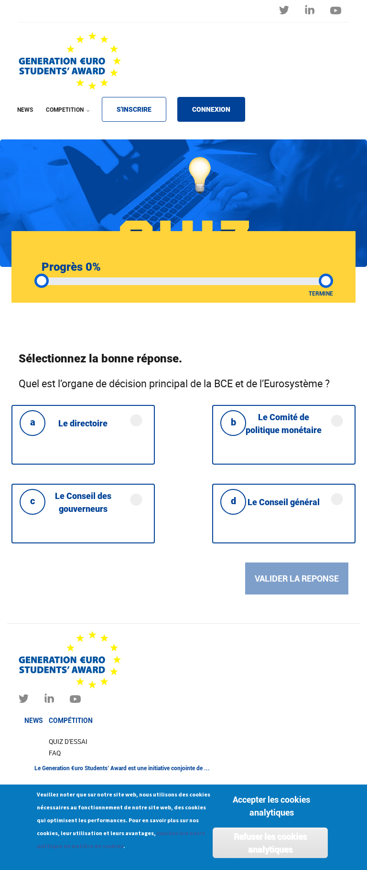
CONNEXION (211, 109)
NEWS (25, 109)
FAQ (55, 753)
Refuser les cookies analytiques (270, 842)
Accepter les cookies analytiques (271, 806)
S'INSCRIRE (134, 109)
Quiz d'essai (68, 741)
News (33, 720)
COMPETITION (62, 116)
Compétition (71, 720)
